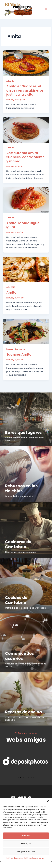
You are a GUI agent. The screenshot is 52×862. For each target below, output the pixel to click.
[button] (47, 801)
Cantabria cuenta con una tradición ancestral (24, 718)
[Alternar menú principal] (46, 9)
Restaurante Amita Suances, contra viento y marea (25, 157)
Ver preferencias (26, 851)
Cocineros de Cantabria (18, 544)
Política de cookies (14, 858)
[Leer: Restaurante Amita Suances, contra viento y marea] (26, 129)
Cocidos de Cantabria (16, 600)
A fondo (10, 81)
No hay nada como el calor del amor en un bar (24, 439)
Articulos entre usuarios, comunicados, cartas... (26, 665)
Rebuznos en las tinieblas (21, 488)
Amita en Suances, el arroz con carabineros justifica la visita (24, 90)
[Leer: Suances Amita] (26, 331)
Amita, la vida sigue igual (22, 225)
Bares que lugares (23, 432)
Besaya (9, 349)
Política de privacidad (34, 858)
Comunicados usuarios (19, 656)
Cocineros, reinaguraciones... (20, 551)
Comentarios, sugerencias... (20, 496)
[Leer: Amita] (26, 269)
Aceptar (26, 835)
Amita (11, 292)
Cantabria (19, 349)
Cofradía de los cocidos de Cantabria (25, 607)
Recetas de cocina (23, 712)
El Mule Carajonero (26, 733)
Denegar (26, 843)
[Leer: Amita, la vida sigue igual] (26, 199)
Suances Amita (19, 354)
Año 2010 (10, 287)
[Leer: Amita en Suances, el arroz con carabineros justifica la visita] (26, 63)
